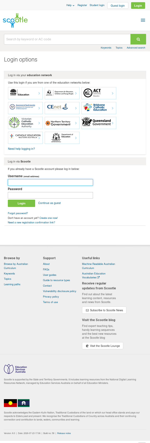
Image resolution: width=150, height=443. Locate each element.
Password (15, 189)
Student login (97, 5)
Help (69, 5)
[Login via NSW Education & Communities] (25, 93)
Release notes (64, 433)
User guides (49, 275)
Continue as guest (49, 203)
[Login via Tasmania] (62, 93)
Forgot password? (18, 213)
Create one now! (48, 218)
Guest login (118, 5)
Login (138, 5)
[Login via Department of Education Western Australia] (62, 138)
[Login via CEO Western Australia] (25, 138)
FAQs (46, 269)
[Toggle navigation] (143, 20)
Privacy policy (51, 296)
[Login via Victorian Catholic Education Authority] (25, 123)
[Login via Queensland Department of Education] (98, 123)
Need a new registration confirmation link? (31, 222)
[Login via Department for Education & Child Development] (25, 108)
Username (23, 176)
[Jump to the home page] (15, 20)
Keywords (106, 47)
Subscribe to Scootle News (106, 310)
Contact (47, 285)
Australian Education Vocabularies (93, 275)
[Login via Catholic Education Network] (62, 108)
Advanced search (136, 47)
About (46, 264)
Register (82, 5)
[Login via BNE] (98, 108)
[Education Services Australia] (15, 373)
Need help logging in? (21, 149)
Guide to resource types (56, 280)
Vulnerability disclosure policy (59, 291)
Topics (119, 47)
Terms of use (50, 302)
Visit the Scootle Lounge (104, 346)
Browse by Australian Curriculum (16, 266)
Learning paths (12, 284)
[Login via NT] (62, 123)
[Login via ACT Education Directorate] (98, 93)
